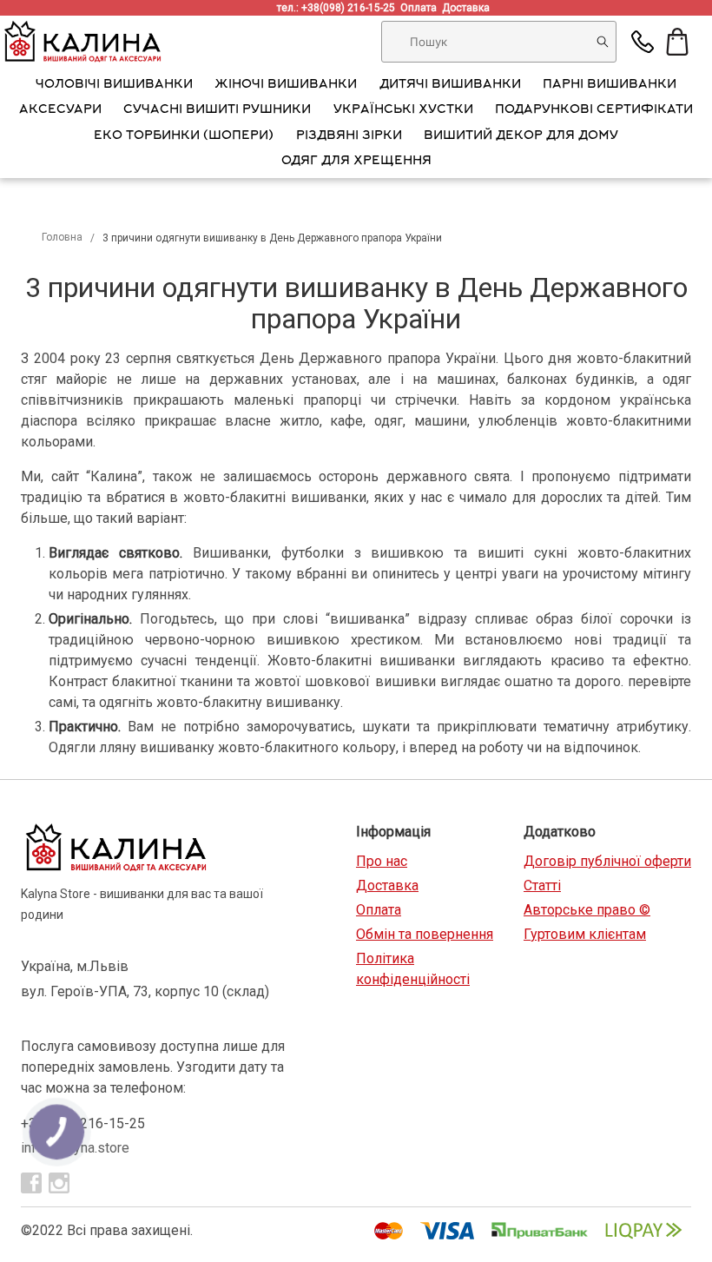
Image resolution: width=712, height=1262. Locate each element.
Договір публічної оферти (607, 861)
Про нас (381, 861)
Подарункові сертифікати (594, 110)
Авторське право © (587, 910)
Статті (542, 885)
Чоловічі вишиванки (114, 85)
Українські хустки (403, 110)
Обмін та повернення (424, 934)
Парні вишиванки (609, 85)
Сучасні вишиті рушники (217, 110)
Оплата (421, 8)
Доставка (468, 8)
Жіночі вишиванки (285, 85)
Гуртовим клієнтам (585, 934)
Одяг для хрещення (356, 161)
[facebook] (31, 1183)
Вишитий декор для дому (521, 136)
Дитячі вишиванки (450, 85)
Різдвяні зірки (349, 136)
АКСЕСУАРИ (60, 110)
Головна (62, 237)
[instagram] (59, 1183)
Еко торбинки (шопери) (184, 136)
